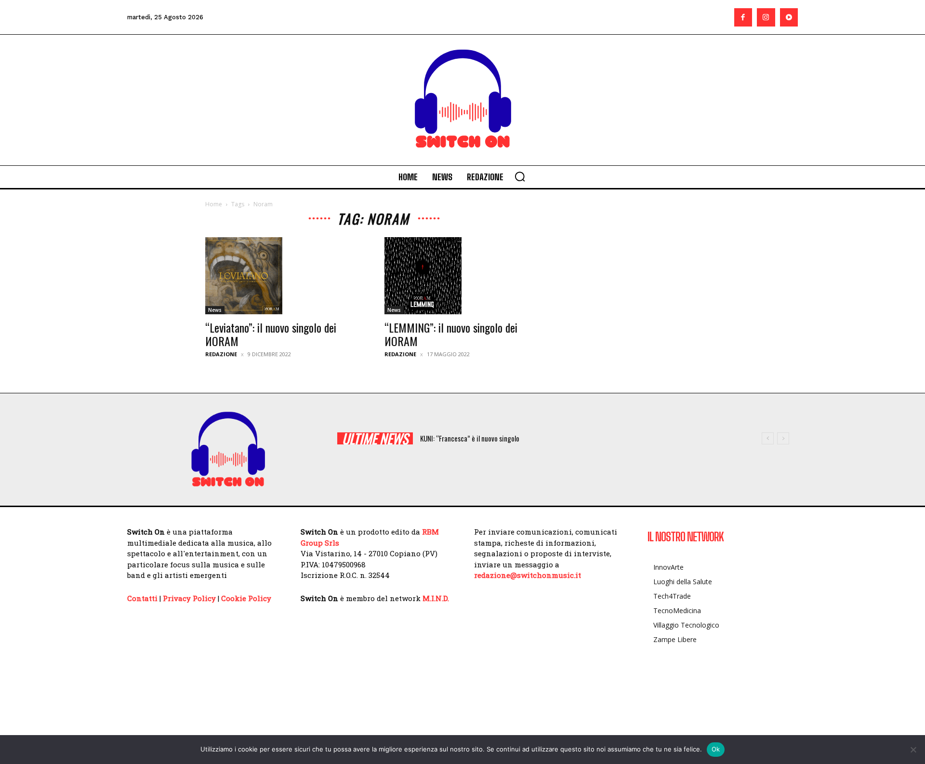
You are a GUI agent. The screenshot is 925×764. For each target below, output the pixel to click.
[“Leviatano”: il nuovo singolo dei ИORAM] (283, 275)
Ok (716, 749)
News (215, 310)
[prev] (768, 438)
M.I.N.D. (436, 598)
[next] (783, 438)
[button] (519, 176)
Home (213, 204)
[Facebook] (743, 17)
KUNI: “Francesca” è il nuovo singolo (469, 438)
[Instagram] (766, 17)
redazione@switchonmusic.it (527, 575)
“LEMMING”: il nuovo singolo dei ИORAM (450, 334)
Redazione (221, 354)
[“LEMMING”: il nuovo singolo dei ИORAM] (462, 275)
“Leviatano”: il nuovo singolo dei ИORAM (270, 334)
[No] (913, 749)
